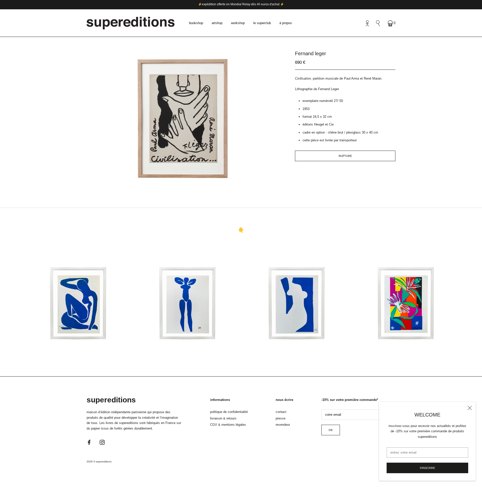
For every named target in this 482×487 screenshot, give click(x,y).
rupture (345, 155)
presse (280, 418)
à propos (285, 23)
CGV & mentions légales (228, 425)
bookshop (196, 23)
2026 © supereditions (99, 461)
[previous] (176, 182)
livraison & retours (223, 418)
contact (281, 412)
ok (331, 430)
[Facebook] (89, 442)
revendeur (283, 425)
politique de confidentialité (229, 412)
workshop (238, 23)
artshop (217, 23)
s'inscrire (427, 467)
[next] (192, 182)
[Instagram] (102, 442)
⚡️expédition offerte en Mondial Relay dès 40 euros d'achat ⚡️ (241, 4)
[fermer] (469, 408)
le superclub (262, 23)
